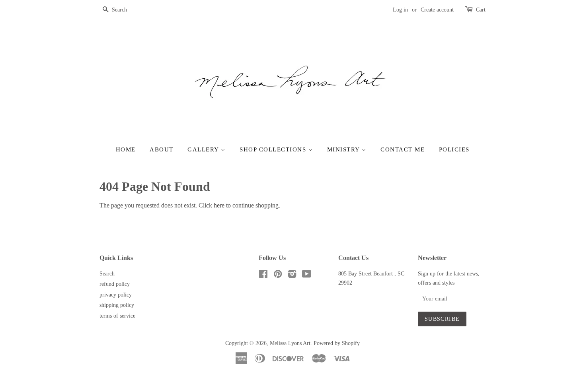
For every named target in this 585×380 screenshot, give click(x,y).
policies (454, 149)
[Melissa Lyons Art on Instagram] (292, 276)
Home (126, 149)
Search (107, 274)
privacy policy (115, 295)
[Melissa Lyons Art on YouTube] (306, 276)
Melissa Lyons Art (290, 343)
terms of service (117, 316)
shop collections (274, 149)
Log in (400, 10)
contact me (402, 149)
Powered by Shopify (337, 343)
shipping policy (116, 305)
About (162, 149)
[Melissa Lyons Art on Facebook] (263, 276)
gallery (204, 149)
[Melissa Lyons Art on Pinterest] (277, 276)
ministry (344, 149)
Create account (437, 10)
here (219, 205)
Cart (481, 10)
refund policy (114, 284)
